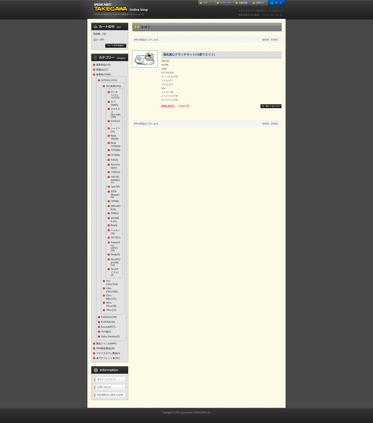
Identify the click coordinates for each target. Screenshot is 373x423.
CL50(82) (115, 155)
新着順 (274, 39)
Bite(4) (114, 225)
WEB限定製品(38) (105, 348)
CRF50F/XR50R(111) (115, 180)
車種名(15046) (103, 74)
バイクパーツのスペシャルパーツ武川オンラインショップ (118, 14)
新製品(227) (102, 69)
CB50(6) (115, 201)
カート (277, 3)
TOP (206, 3)
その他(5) (106, 331)
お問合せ (259, 3)
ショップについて (272, 15)
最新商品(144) (103, 64)
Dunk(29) (115, 254)
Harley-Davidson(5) (110, 336)
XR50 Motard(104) (115, 194)
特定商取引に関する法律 (110, 394)
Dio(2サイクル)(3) (115, 272)
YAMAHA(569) (109, 317)
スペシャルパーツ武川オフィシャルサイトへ (261, 10)
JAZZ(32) (115, 172)
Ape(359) (115, 186)
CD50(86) (115, 150)
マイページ (224, 3)
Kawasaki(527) (108, 326)
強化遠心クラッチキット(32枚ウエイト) (189, 54)
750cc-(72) (111, 310)
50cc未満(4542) (113, 86)
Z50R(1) (115, 213)
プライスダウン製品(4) (108, 353)
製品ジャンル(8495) (106, 343)
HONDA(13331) (109, 80)
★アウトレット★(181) (108, 358)
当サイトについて (106, 379)
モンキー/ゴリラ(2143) (115, 95)
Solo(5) (114, 159)
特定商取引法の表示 (248, 15)
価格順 (265, 39)
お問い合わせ (104, 387)
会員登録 (241, 3)
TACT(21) (115, 237)
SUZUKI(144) (108, 322)
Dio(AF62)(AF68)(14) (115, 262)
